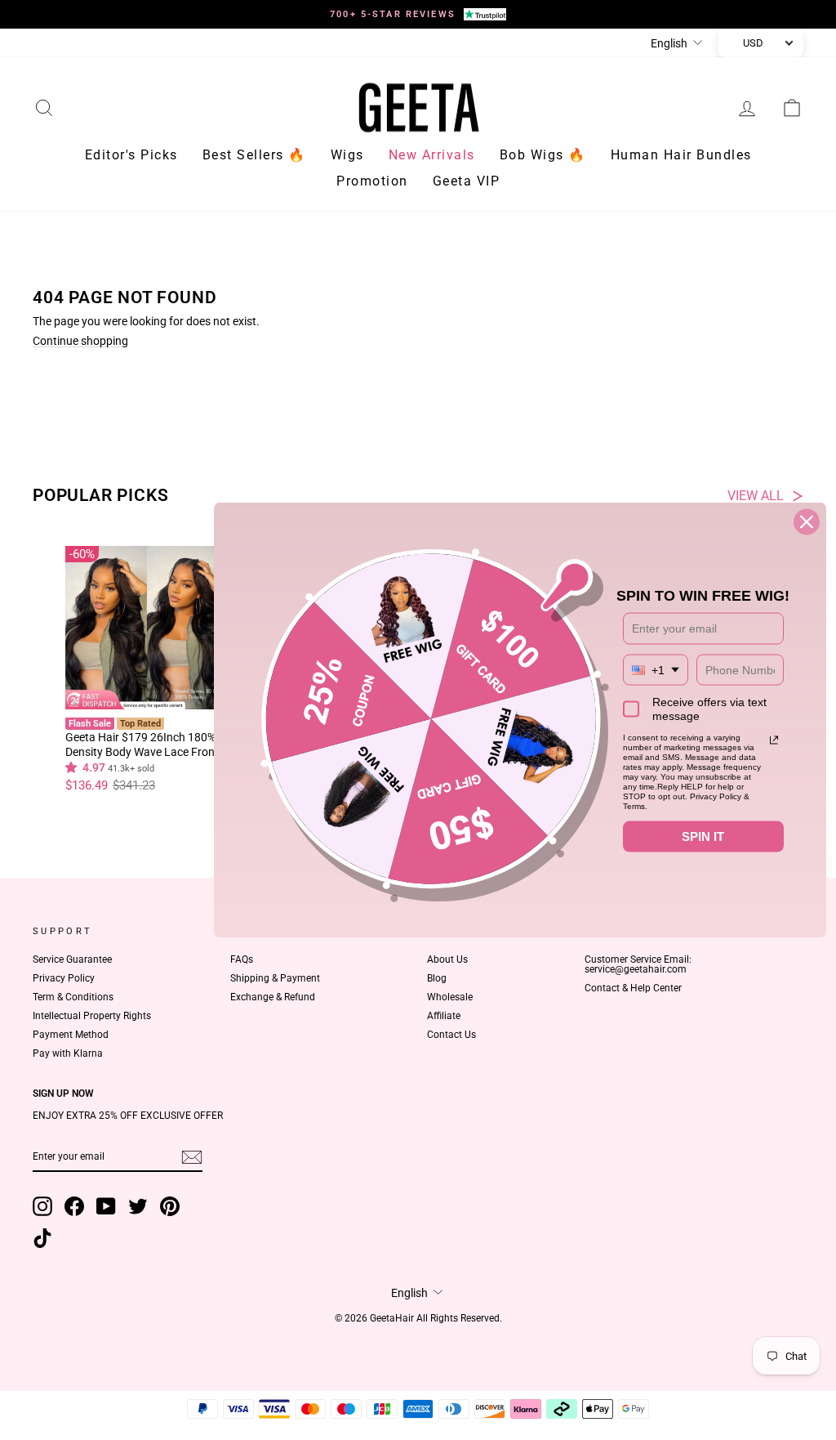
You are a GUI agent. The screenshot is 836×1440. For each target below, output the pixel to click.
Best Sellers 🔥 (254, 155)
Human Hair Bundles (681, 155)
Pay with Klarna (68, 1053)
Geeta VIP (466, 181)
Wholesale (450, 997)
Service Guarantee (72, 959)
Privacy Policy (64, 978)
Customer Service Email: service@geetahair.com (638, 964)
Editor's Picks (131, 155)
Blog (437, 978)
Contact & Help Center (633, 988)
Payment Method (71, 1034)
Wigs (347, 155)
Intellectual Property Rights (92, 1016)
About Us (447, 959)
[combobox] (655, 670)
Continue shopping (80, 341)
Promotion (372, 181)
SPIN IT (703, 836)
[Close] (806, 522)
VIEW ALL (755, 496)
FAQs (241, 959)
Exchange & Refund (272, 997)
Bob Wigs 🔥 (543, 155)
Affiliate (443, 1016)
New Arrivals (432, 155)
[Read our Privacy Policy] (774, 740)
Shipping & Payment (275, 978)
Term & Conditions (73, 997)
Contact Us (451, 1034)
